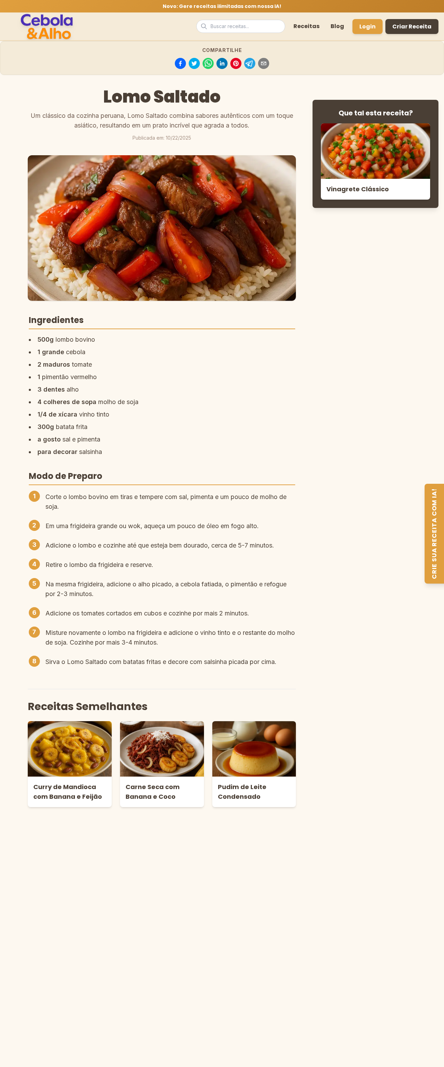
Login (367, 26)
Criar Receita (412, 26)
